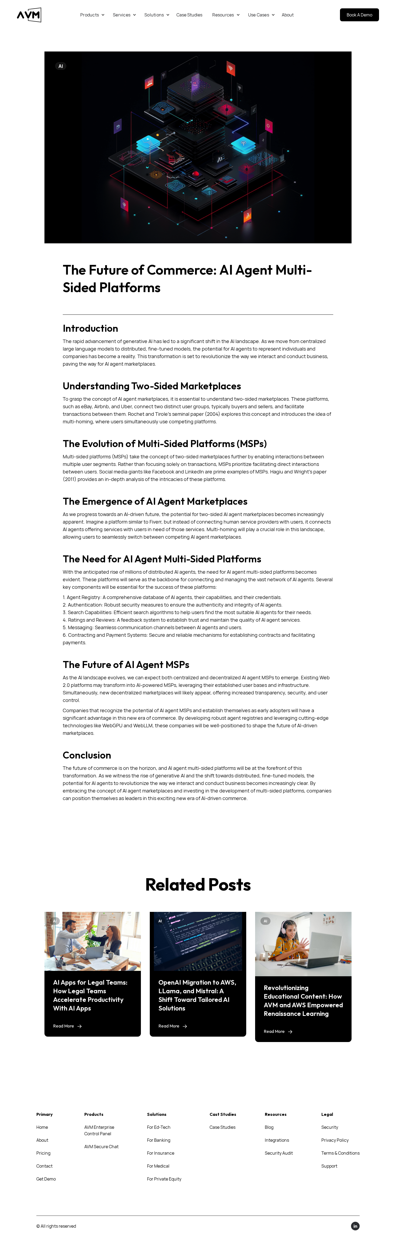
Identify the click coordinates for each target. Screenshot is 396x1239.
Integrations (277, 1140)
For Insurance (160, 1153)
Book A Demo (359, 15)
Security (329, 1127)
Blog (269, 1127)
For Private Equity (164, 1179)
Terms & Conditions (340, 1153)
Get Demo (46, 1179)
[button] (92, 14)
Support (329, 1166)
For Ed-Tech (159, 1127)
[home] (29, 15)
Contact (44, 1166)
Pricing (43, 1153)
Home (42, 1127)
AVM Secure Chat (101, 1147)
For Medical (158, 1166)
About (42, 1140)
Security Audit (279, 1153)
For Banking (158, 1140)
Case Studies (222, 1127)
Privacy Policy (335, 1140)
